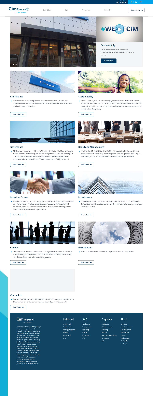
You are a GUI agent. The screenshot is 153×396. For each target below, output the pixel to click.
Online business (107, 327)
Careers (123, 335)
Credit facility (67, 327)
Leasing (65, 332)
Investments (125, 332)
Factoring (85, 330)
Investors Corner (126, 327)
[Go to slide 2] (16, 64)
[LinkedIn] (136, 2)
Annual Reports (126, 330)
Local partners (87, 327)
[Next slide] (92, 42)
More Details (108, 61)
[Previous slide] (14, 42)
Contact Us (124, 341)
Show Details (17, 114)
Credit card (67, 324)
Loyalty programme (69, 330)
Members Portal (135, 10)
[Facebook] (131, 2)
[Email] (141, 2)
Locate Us (124, 344)
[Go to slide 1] (13, 64)
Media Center (125, 338)
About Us (124, 324)
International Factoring (109, 335)
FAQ (64, 338)
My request (67, 335)
